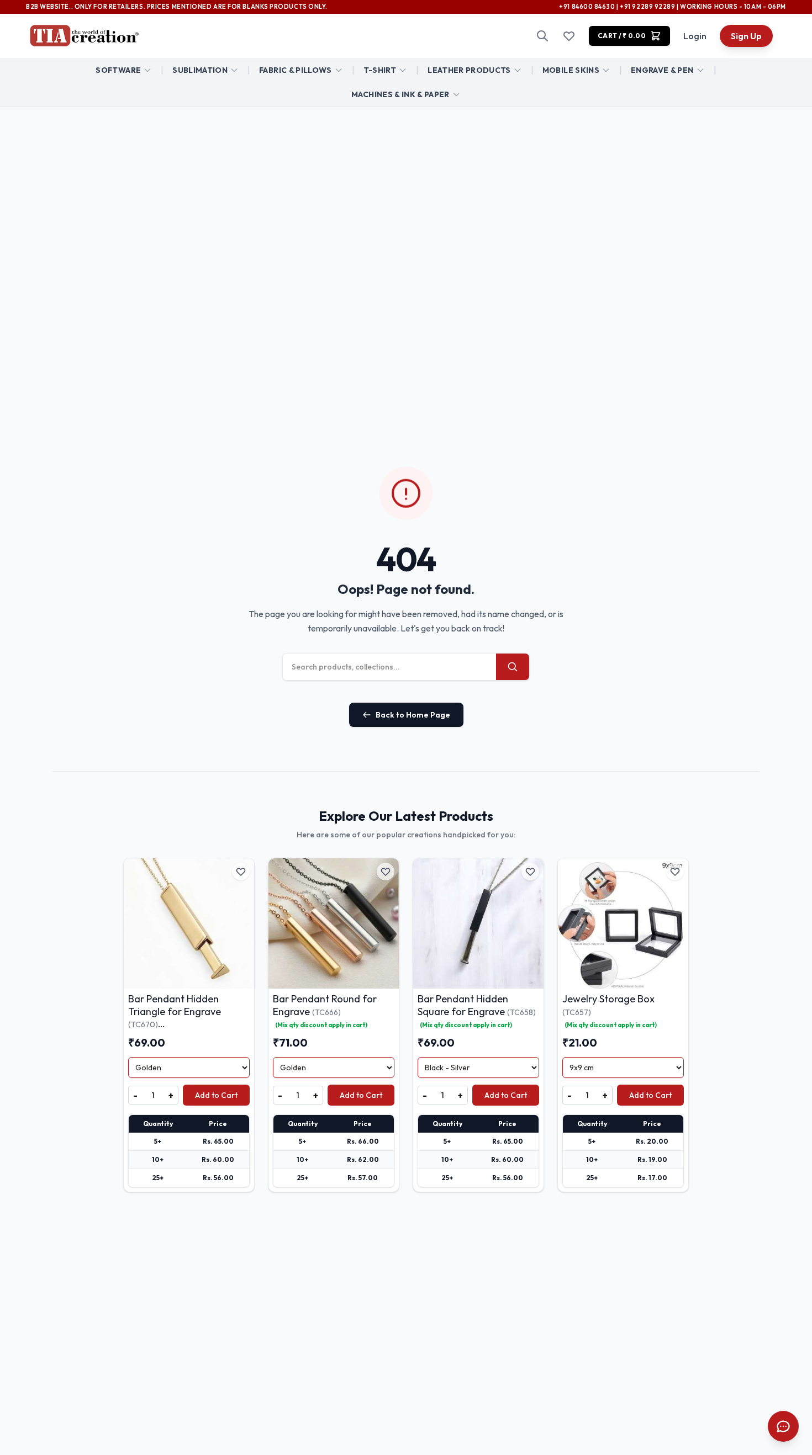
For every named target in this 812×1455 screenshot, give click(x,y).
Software (118, 70)
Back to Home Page (413, 715)
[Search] (542, 36)
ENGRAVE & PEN (662, 70)
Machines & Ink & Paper (400, 94)
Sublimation (200, 70)
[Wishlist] (569, 36)
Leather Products (469, 70)
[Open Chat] (783, 1426)
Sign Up (746, 35)
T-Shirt (379, 70)
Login (694, 35)
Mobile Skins (570, 70)
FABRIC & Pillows (295, 70)
